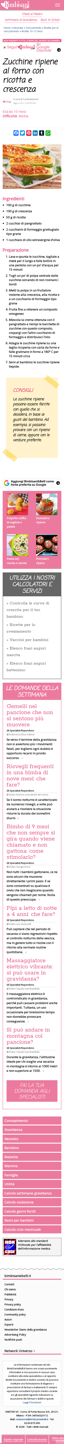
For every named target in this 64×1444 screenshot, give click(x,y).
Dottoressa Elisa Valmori (22, 734)
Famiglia (11, 1175)
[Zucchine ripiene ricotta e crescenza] (32, 166)
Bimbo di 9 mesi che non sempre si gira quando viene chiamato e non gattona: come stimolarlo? (31, 842)
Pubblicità (10, 1294)
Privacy (8, 1299)
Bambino (11, 1147)
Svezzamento (33, 27)
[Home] (23, 5)
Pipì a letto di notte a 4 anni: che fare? (32, 911)
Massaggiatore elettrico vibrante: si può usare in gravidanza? (30, 970)
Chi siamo (10, 1289)
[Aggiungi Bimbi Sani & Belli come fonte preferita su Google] (32, 483)
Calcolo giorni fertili (20, 1211)
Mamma (11, 1166)
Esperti (8, 1324)
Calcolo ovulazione (19, 1202)
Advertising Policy (15, 1334)
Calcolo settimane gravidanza (28, 1193)
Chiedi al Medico (32, 14)
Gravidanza (13, 1129)
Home (7, 27)
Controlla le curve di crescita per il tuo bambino (28, 610)
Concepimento (16, 1120)
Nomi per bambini (19, 1220)
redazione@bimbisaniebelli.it (32, 1419)
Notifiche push (13, 1339)
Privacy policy (12, 1304)
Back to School (50, 20)
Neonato (18, 27)
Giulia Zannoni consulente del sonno (28, 794)
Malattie (11, 1157)
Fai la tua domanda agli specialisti (32, 1091)
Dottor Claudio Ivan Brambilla (24, 988)
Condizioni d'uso (14, 1309)
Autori (8, 1319)
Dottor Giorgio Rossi (19, 866)
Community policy (15, 1314)
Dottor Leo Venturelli (20, 924)
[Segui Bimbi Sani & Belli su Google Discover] (32, 45)
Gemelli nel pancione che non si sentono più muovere (30, 715)
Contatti (9, 1284)
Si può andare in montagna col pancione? (28, 1036)
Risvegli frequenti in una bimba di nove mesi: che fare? (30, 775)
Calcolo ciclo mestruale (22, 1229)
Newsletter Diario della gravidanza (25, 1329)
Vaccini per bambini (29, 639)
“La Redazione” (31, 99)
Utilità (9, 1184)
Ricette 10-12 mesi (32, 31)
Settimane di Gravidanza (21, 20)
